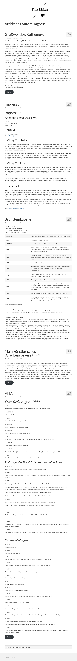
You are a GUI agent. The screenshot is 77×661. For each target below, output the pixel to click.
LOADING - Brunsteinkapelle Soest (18, 647)
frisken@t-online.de (15, 136)
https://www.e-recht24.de (16, 208)
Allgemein (16, 38)
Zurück (9, 92)
